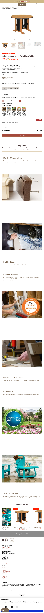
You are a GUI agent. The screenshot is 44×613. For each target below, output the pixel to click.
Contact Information (6, 581)
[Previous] (15, 40)
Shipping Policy (5, 578)
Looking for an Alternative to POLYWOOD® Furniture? (14, 7)
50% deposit (6, 92)
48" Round (10, 88)
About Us (4, 569)
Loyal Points (4, 575)
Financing (4, 570)
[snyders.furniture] (22, 4)
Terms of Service (5, 579)
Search (3, 567)
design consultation (13, 588)
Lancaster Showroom (6, 571)
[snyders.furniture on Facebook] (2, 563)
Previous (37, 7)
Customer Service (5, 572)
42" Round (4, 88)
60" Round (16, 88)
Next (41, 7)
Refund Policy (4, 577)
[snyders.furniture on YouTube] (6, 563)
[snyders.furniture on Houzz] (4, 563)
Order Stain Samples (6, 573)
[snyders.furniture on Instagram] (5, 563)
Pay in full (6, 94)
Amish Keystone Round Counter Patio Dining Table (22, 528)
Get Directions (25, 1)
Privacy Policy (4, 576)
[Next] (29, 40)
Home (3, 7)
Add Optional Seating (6, 105)
